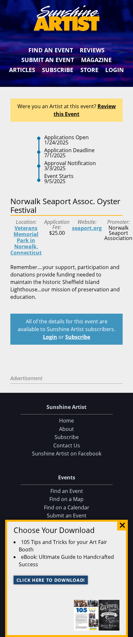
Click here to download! (50, 580)
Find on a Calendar (66, 507)
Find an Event (50, 50)
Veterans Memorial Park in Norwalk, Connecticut (26, 240)
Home (66, 420)
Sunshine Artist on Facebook (66, 453)
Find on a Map (66, 499)
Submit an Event (47, 60)
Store (89, 70)
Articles (22, 70)
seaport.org (87, 228)
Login (114, 70)
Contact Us (66, 445)
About (66, 429)
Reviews (92, 50)
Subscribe (57, 70)
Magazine (96, 60)
